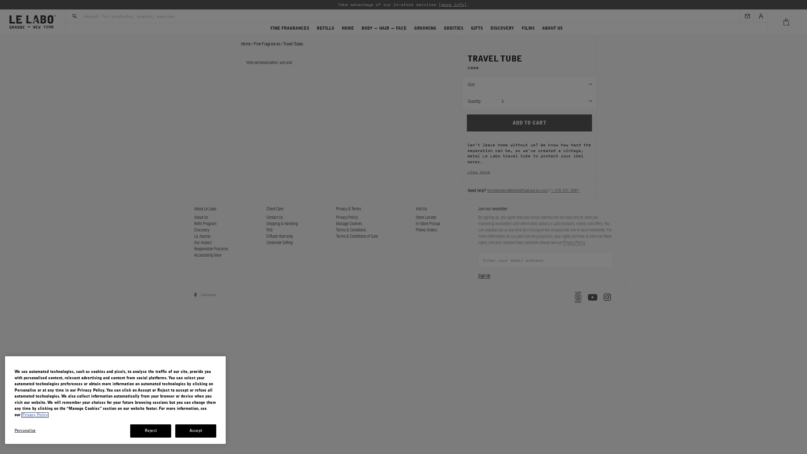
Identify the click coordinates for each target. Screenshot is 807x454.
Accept (195, 431)
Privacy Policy (35, 415)
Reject (151, 431)
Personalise (25, 431)
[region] (115, 400)
